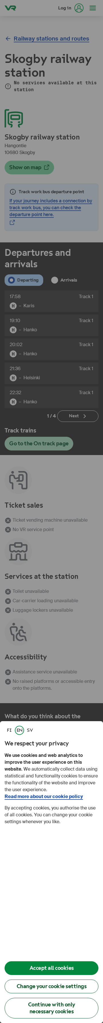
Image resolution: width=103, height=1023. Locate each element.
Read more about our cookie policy (44, 796)
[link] (9, 730)
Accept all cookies (51, 968)
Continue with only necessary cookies (51, 1008)
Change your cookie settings (52, 986)
